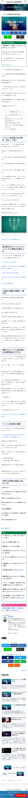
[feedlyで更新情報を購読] (15, 633)
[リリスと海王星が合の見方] (17, 461)
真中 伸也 (10, 616)
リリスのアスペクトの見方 (8, 262)
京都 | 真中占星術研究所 (14, 2)
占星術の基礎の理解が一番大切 (12, 123)
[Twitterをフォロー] (11, 633)
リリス (4, 638)
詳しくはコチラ (20, 795)
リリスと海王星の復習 (10, 129)
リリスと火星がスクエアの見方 (9, 272)
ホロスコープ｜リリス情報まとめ (10, 239)
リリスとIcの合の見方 (7, 283)
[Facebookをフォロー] (13, 633)
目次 (12, 112)
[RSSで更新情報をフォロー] (17, 633)
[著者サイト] (9, 633)
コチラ (9, 64)
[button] (25, 388)
